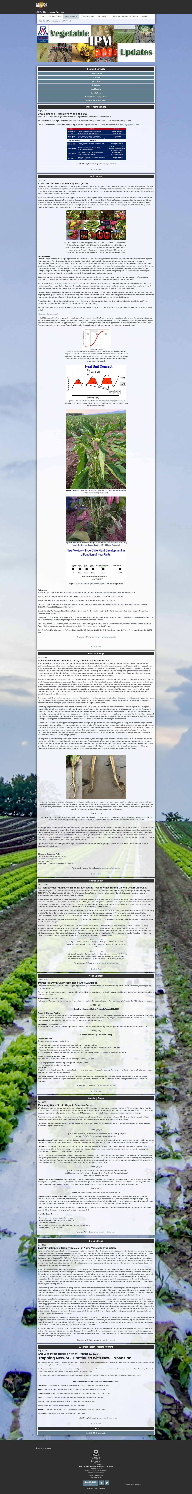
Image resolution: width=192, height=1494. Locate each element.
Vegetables (56, 21)
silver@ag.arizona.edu (108, 637)
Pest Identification (54, 16)
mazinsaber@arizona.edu (107, 1085)
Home (42, 16)
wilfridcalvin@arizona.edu (107, 1232)
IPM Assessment (87, 16)
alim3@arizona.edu (109, 1340)
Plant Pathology (96, 81)
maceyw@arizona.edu (109, 164)
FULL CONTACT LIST (90, 1483)
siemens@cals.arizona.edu (108, 963)
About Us (145, 16)
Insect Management (96, 73)
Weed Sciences (96, 89)
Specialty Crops (96, 93)
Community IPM (104, 16)
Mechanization (96, 85)
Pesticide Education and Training (125, 16)
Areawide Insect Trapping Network (96, 97)
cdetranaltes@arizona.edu (52, 859)
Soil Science (96, 77)
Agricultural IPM (71, 16)
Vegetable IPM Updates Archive (96, 101)
